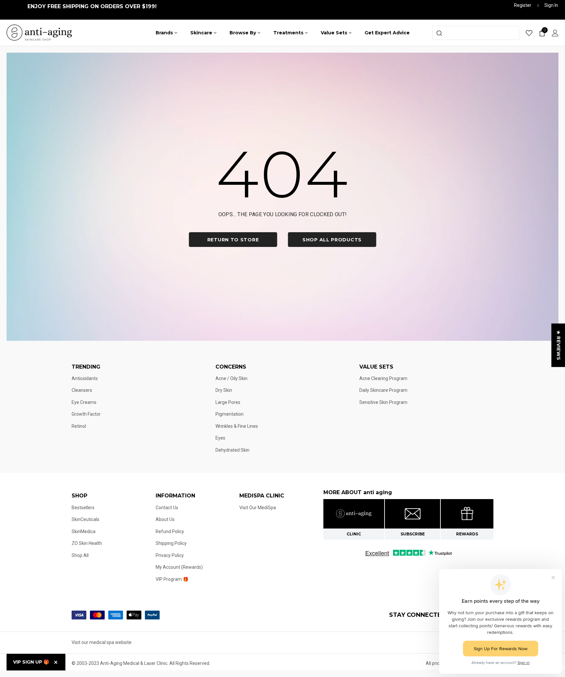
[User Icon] (555, 32)
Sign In (551, 5)
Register (522, 5)
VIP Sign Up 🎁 (31, 662)
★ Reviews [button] (558, 345)
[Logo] (39, 32)
